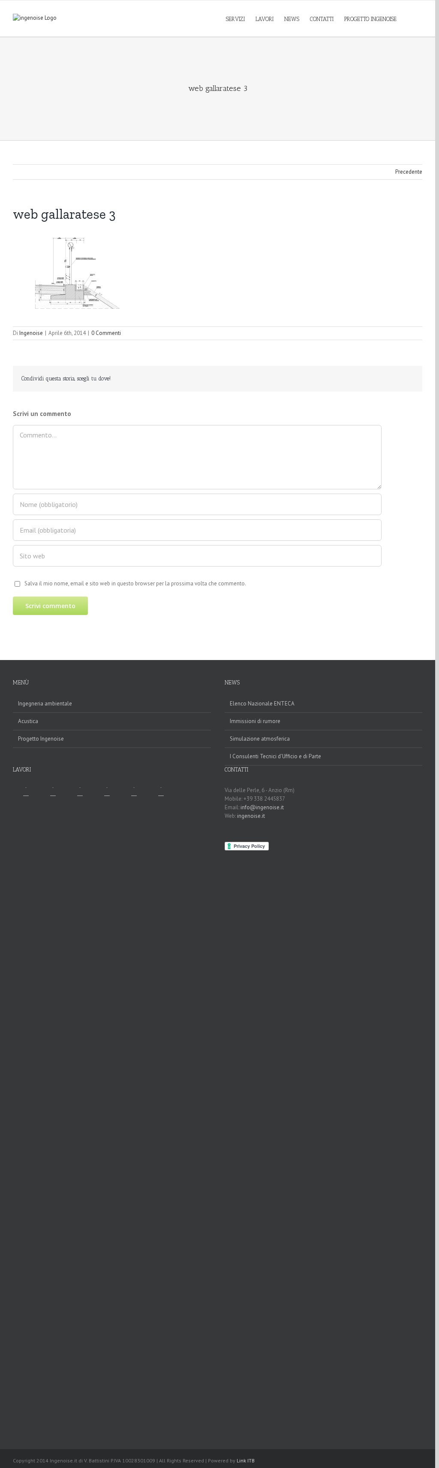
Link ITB (246, 1460)
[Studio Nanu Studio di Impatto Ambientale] (107, 1109)
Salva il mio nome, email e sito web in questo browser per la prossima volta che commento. (135, 583)
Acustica (28, 721)
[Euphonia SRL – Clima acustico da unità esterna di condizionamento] (53, 1109)
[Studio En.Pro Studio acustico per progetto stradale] (134, 1109)
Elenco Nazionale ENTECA (262, 703)
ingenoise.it (251, 816)
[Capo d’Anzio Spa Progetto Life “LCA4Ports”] (161, 1109)
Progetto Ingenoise (41, 738)
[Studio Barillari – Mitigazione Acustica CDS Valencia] (26, 1109)
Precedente (408, 171)
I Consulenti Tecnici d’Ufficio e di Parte (275, 756)
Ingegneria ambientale (45, 703)
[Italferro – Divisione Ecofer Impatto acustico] (80, 1109)
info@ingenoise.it (262, 807)
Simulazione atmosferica (260, 738)
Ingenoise (31, 333)
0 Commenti (106, 333)
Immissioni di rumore (255, 721)
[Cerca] (409, 18)
